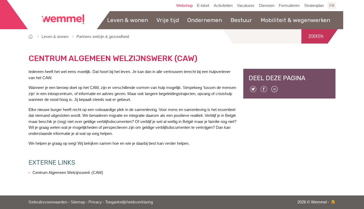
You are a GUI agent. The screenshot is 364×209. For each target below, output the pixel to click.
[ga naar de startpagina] (63, 19)
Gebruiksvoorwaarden (48, 202)
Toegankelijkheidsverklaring (129, 202)
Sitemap (78, 202)
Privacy (95, 202)
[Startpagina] (32, 36)
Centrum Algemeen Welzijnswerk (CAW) (68, 172)
